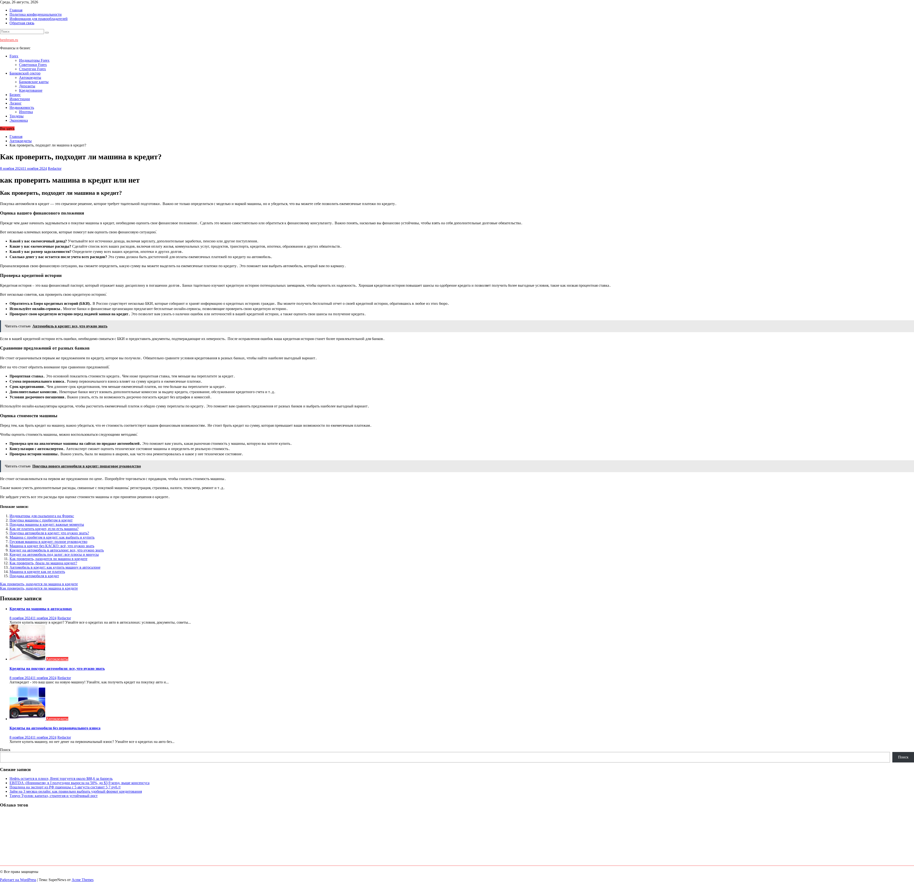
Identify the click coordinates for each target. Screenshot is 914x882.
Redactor (54, 168)
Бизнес (15, 95)
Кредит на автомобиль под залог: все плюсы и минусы (54, 554)
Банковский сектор (25, 73)
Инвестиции (20, 99)
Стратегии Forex (32, 69)
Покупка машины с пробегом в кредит (41, 520)
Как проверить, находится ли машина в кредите (48, 559)
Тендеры (17, 116)
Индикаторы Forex (34, 60)
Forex (14, 56)
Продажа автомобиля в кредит (34, 576)
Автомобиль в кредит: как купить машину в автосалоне (55, 567)
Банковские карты (34, 82)
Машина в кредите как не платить (37, 572)
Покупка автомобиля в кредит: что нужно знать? (49, 533)
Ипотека (26, 112)
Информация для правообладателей (39, 19)
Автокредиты (30, 77)
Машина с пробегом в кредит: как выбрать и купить (52, 537)
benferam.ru (9, 40)
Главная (16, 10)
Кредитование (30, 90)
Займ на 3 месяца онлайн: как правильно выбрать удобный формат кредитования (76, 791)
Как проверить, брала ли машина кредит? (43, 563)
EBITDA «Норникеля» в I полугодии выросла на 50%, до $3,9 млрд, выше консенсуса (79, 783)
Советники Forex (33, 65)
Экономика (19, 120)
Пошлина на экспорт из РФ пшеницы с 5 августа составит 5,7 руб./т (65, 787)
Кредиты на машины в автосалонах (41, 609)
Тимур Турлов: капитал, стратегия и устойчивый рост (54, 796)
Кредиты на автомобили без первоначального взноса (55, 728)
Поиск (5, 750)
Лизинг (16, 103)
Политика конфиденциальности (36, 14)
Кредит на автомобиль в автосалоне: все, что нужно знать (57, 550)
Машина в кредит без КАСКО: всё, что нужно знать (52, 546)
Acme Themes (83, 880)
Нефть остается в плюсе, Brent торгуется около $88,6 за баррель (61, 779)
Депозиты (27, 86)
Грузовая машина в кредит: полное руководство (48, 542)
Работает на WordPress (18, 880)
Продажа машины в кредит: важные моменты (47, 524)
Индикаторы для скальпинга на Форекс (42, 516)
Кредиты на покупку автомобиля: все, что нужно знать (57, 669)
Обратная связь (22, 23)
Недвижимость (22, 107)
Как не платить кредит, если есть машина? (44, 529)
